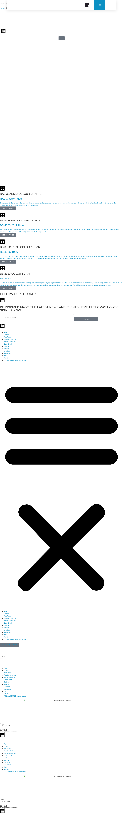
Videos (6, 348)
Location (7, 351)
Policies (6, 358)
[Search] (1, 660)
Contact (6, 335)
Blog (5, 355)
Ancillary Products (10, 342)
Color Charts (8, 344)
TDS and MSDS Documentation (15, 360)
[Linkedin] (3, 31)
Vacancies (7, 353)
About (6, 332)
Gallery (6, 346)
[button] (61, 485)
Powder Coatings (10, 339)
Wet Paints (7, 337)
